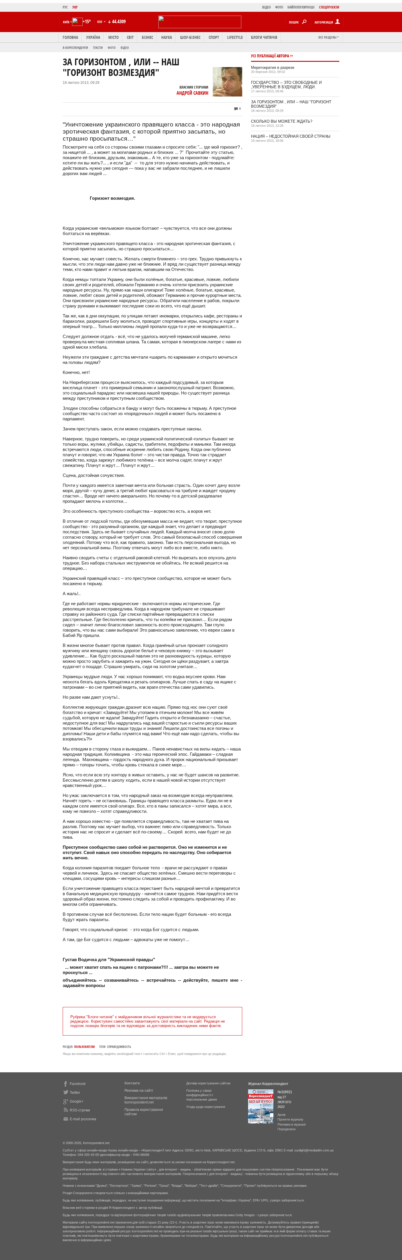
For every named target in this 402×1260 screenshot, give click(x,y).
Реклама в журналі (291, 1124)
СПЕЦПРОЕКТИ (329, 7)
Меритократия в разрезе (272, 67)
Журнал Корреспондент (268, 1084)
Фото (112, 47)
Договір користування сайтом (208, 1083)
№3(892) (285, 1092)
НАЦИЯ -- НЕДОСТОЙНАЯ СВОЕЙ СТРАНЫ (290, 136)
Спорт (214, 37)
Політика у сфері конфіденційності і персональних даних (201, 1095)
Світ (130, 37)
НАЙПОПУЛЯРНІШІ (301, 7)
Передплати (286, 1129)
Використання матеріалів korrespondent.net (145, 1100)
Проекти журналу (290, 1119)
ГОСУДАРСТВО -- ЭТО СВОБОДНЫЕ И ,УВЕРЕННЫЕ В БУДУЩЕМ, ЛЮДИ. (286, 84)
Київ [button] (66, 22)
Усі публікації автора (270, 56)
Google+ (77, 1101)
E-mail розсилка (83, 1119)
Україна (93, 37)
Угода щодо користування (205, 1106)
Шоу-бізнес (190, 37)
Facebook (78, 1084)
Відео (125, 47)
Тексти (98, 47)
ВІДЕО (266, 7)
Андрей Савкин (192, 93)
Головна (70, 37)
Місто (113, 37)
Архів (281, 1114)
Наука (166, 37)
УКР (75, 7)
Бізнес (147, 37)
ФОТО (279, 7)
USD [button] (100, 21)
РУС (65, 7)
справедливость (119, 1046)
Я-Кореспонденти (75, 47)
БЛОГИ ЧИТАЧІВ (264, 37)
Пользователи (84, 1046)
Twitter (75, 1093)
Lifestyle (235, 37)
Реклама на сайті (138, 1090)
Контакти (132, 1083)
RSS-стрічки (80, 1110)
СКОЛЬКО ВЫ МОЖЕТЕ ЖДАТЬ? (281, 121)
